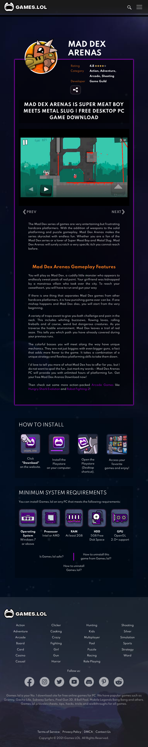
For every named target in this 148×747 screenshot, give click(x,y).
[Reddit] (119, 682)
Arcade (95, 76)
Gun (56, 655)
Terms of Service (48, 732)
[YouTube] (74, 682)
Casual (20, 661)
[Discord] (89, 682)
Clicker (56, 625)
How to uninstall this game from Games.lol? (96, 556)
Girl (56, 649)
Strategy (128, 649)
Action (94, 71)
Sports (127, 643)
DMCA (88, 732)
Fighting (56, 643)
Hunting (91, 625)
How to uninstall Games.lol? (73, 568)
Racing (92, 655)
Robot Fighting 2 (78, 389)
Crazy (56, 637)
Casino (20, 655)
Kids (92, 631)
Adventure (107, 71)
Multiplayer (92, 637)
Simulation (127, 637)
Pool (92, 643)
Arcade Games (103, 385)
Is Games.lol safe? (52, 556)
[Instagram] (44, 682)
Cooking (56, 631)
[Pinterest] (104, 682)
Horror (56, 661)
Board (20, 643)
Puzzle (91, 649)
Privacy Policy (71, 732)
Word (127, 655)
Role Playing (91, 661)
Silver (127, 631)
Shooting (108, 76)
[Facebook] (29, 682)
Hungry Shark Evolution (44, 389)
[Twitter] (59, 682)
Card (20, 649)
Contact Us (103, 732)
